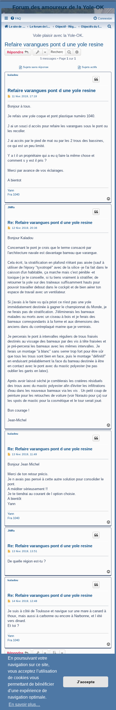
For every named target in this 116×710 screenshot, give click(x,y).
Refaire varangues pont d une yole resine (54, 44)
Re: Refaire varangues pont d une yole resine (50, 222)
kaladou (13, 74)
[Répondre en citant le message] (96, 79)
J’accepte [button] (86, 682)
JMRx (11, 207)
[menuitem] (15, 18)
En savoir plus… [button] (24, 704)
